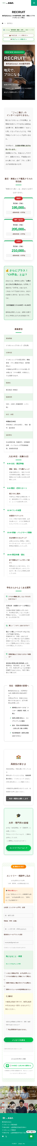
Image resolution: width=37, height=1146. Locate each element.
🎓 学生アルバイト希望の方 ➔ (18, 39)
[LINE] (3, 1136)
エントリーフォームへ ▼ (18, 848)
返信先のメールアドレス (13, 934)
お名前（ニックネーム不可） (14, 907)
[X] (6, 1136)
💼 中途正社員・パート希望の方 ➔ (18, 35)
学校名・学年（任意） (11, 921)
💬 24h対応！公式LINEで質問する (20, 1065)
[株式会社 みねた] (8, 3)
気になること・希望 (14, 956)
